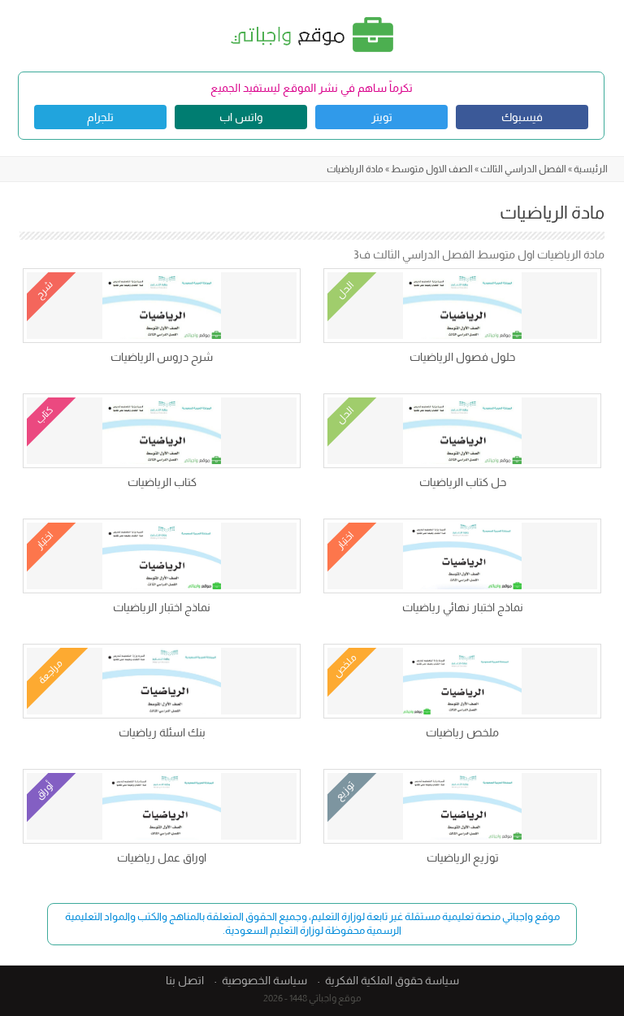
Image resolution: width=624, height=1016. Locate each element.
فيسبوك (522, 117)
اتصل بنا (185, 980)
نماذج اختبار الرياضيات (161, 607)
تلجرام (100, 117)
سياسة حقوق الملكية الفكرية (392, 980)
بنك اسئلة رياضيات (162, 732)
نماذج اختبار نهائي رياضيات (462, 607)
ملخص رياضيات (462, 732)
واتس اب (240, 117)
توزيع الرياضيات (463, 857)
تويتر (381, 117)
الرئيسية (591, 169)
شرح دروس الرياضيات (161, 356)
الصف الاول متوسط (432, 169)
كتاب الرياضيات (162, 481)
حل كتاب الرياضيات (462, 481)
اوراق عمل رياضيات (161, 857)
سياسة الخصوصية (264, 980)
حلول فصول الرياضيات (462, 356)
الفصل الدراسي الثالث (523, 169)
